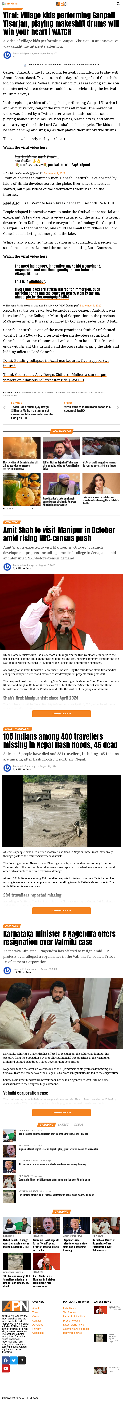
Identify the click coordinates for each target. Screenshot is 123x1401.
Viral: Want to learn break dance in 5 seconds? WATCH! (67, 203)
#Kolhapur (37, 281)
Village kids (97, 393)
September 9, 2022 (54, 173)
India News (69, 1308)
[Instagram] (22, 1360)
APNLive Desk (23, 568)
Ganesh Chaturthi (33, 393)
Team (35, 1312)
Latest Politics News (75, 1316)
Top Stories (69, 1312)
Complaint (38, 1332)
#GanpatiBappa (26, 273)
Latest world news (73, 1324)
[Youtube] (6, 1368)
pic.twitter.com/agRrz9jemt (69, 164)
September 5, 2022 (90, 305)
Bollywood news (72, 1332)
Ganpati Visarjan (56, 393)
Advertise (37, 1324)
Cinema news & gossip (76, 1328)
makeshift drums (78, 393)
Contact (36, 1320)
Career (36, 1316)
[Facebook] (6, 1360)
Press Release (71, 1320)
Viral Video (10, 396)
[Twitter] (14, 1360)
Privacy (36, 1328)
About (35, 1308)
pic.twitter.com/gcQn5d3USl (47, 297)
